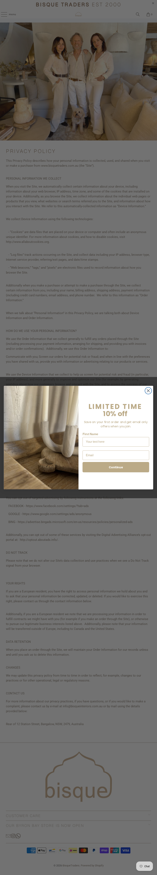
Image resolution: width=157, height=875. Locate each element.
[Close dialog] (148, 390)
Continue (116, 467)
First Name (90, 434)
